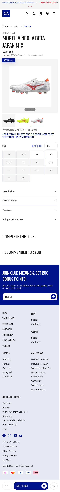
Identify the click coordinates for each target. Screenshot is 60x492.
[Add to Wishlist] (54, 486)
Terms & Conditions (10, 442)
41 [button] (23, 162)
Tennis (5, 363)
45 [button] (51, 170)
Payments (7, 403)
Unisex (27, 26)
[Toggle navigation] (54, 13)
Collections (37, 353)
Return (6, 407)
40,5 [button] (9, 162)
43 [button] (9, 170)
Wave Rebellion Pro (41, 368)
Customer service (11, 397)
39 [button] (37, 154)
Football (6, 368)
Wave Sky (36, 380)
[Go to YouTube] (20, 435)
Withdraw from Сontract (14, 411)
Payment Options (9, 446)
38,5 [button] (23, 154)
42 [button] (37, 162)
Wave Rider (37, 376)
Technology (7, 334)
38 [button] (9, 154)
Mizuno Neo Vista (40, 359)
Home (5, 26)
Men (33, 313)
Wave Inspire (38, 372)
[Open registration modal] (33, 13)
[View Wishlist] (47, 13)
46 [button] (9, 178)
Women (34, 331)
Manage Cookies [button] (9, 456)
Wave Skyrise (38, 385)
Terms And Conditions (13, 420)
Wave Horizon (38, 389)
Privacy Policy (9, 424)
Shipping (7, 416)
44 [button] (23, 170)
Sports (6, 353)
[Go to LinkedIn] (15, 435)
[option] (8, 120)
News (4, 312)
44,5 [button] (37, 170)
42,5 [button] (51, 162)
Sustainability (8, 340)
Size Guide (37, 146)
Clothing (35, 324)
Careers (6, 345)
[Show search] (27, 13)
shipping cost (37, 55)
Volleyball (7, 372)
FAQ (4, 428)
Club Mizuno (7, 323)
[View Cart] (40, 13)
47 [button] (23, 178)
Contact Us (7, 329)
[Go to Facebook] (4, 435)
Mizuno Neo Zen (39, 363)
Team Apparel (8, 318)
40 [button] (51, 154)
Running (6, 359)
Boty (16, 26)
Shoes (34, 319)
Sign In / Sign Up (47, 3)
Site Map (6, 460)
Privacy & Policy (9, 451)
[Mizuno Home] (6, 13)
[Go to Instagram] (9, 435)
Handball (7, 376)
